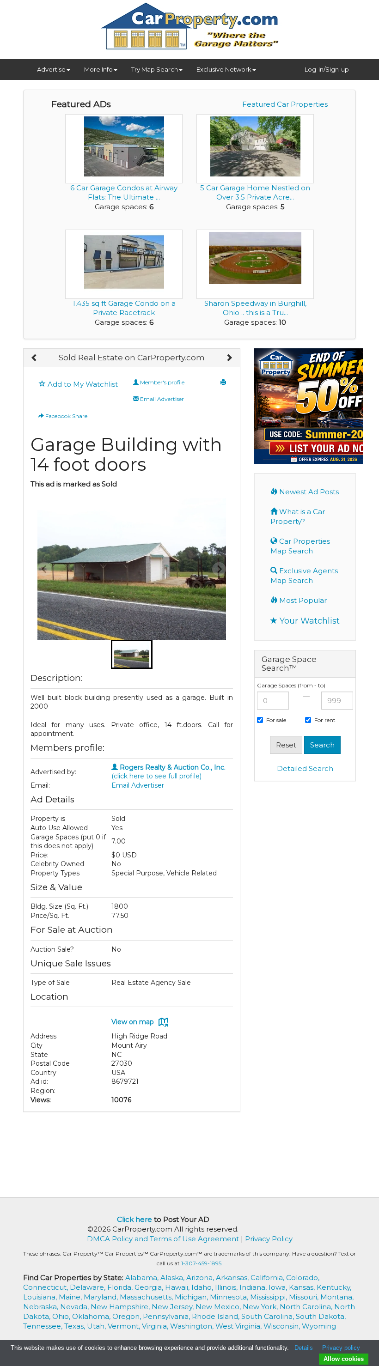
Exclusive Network (223, 69)
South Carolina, (268, 1316)
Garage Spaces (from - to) (291, 685)
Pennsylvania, (167, 1316)
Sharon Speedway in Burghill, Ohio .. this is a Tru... (255, 308)
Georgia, (149, 1287)
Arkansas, (233, 1277)
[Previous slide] (44, 569)
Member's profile (161, 382)
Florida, (120, 1287)
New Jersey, (174, 1306)
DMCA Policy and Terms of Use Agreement (163, 1238)
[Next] (229, 358)
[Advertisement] (305, 929)
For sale (276, 719)
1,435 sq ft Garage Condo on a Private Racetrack (124, 308)
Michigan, (192, 1297)
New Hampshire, (121, 1306)
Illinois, (227, 1287)
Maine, (71, 1297)
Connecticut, (46, 1287)
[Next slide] (219, 569)
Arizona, (201, 1277)
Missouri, (304, 1297)
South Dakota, (321, 1316)
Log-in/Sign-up (327, 69)
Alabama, (142, 1277)
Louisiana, (41, 1297)
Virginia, (156, 1326)
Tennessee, (43, 1326)
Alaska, (173, 1277)
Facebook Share (65, 416)
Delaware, (88, 1287)
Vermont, (125, 1326)
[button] (132, 654)
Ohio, (62, 1316)
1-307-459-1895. (202, 1263)
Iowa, (279, 1287)
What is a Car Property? (297, 516)
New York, (261, 1306)
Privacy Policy (269, 1238)
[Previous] (34, 358)
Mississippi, (269, 1297)
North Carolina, (307, 1306)
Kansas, (303, 1287)
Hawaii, (178, 1287)
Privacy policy (341, 1347)
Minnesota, (230, 1297)
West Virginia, (239, 1326)
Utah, (97, 1326)
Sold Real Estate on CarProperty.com (132, 357)
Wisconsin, (282, 1326)
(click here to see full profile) (168, 772)
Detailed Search (305, 768)
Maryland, (102, 1297)
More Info (98, 69)
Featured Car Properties (285, 104)
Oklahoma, (92, 1316)
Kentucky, (334, 1287)
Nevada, (75, 1306)
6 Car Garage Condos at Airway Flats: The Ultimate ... (123, 192)
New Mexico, (219, 1306)
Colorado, (302, 1277)
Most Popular (302, 600)
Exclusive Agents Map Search (304, 575)
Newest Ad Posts (308, 491)
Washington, (192, 1326)
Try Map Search (154, 69)
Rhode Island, (216, 1316)
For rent (325, 719)
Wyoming (319, 1326)
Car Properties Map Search (300, 546)
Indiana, (254, 1287)
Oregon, (127, 1316)
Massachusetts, (147, 1297)
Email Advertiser (161, 398)
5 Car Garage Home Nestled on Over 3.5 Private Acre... (255, 192)
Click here (134, 1219)
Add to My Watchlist (82, 384)
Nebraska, (41, 1306)
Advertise (51, 69)
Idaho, (203, 1287)
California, (268, 1277)
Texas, (75, 1326)
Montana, (337, 1297)
